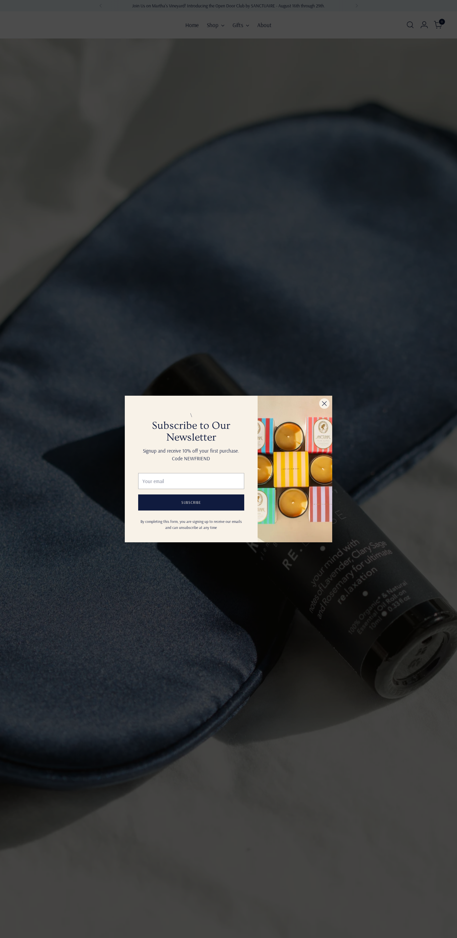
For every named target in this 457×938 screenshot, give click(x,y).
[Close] (324, 403)
